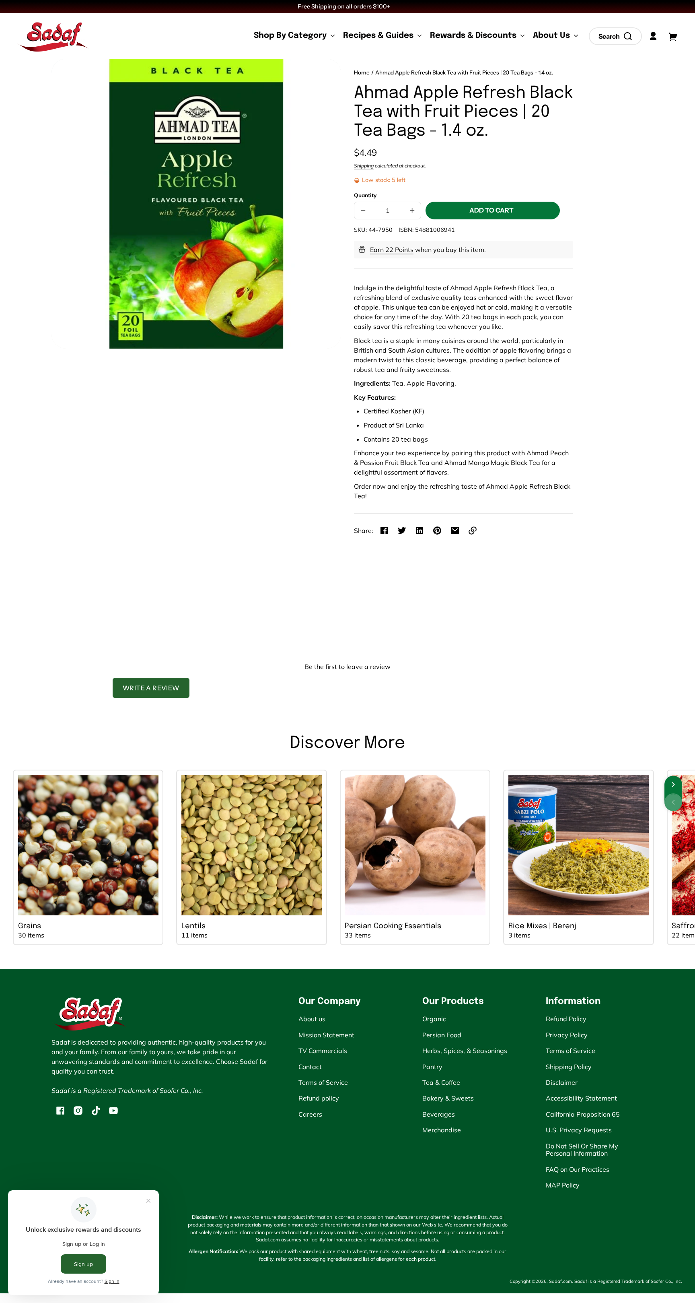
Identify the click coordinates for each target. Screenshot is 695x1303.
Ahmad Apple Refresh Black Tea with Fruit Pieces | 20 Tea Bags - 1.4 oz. (464, 73)
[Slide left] (673, 802)
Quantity (365, 195)
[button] (615, 36)
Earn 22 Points (391, 250)
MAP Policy (563, 1185)
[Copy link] (472, 530)
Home (362, 73)
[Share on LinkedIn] (419, 530)
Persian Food (441, 1035)
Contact (310, 1067)
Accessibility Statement (581, 1098)
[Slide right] (673, 784)
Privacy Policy (567, 1035)
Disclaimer (562, 1082)
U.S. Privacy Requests (579, 1130)
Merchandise (441, 1130)
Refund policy (318, 1098)
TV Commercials (322, 1051)
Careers (310, 1114)
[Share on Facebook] (384, 530)
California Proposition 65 (583, 1114)
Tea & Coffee (441, 1082)
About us (311, 1019)
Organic (434, 1019)
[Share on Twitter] (402, 530)
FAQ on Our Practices (577, 1169)
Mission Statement (326, 1035)
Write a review (151, 688)
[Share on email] (455, 530)
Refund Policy (566, 1019)
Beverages (438, 1114)
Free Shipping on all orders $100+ (344, 6)
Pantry (432, 1067)
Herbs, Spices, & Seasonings (464, 1051)
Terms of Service (323, 1082)
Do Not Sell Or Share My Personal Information (582, 1149)
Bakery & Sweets (448, 1098)
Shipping (364, 166)
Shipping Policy (569, 1067)
